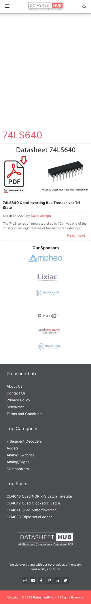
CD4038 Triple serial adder (29, 517)
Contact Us (16, 393)
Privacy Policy (18, 400)
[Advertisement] (45, 63)
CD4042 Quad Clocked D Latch (33, 503)
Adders (13, 448)
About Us (14, 386)
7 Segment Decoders (24, 441)
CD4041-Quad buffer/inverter (31, 510)
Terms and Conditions (25, 414)
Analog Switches (20, 455)
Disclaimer (15, 407)
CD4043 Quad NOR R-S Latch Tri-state (39, 496)
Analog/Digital (18, 462)
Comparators (18, 469)
